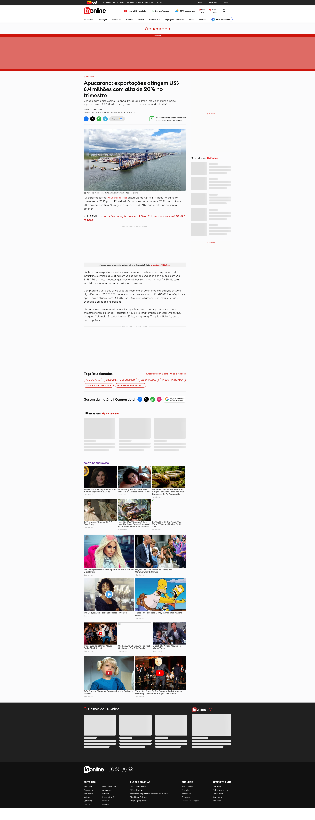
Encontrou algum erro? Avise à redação (166, 373)
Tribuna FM (218, 793)
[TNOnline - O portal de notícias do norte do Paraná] (95, 11)
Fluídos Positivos (137, 790)
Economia (106, 804)
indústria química (172, 379)
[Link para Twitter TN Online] (117, 769)
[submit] (224, 10)
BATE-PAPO (213, 3)
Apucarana (88, 19)
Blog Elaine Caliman (138, 797)
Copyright (186, 797)
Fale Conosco (187, 786)
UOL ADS (158, 3)
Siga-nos (115, 119)
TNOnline (217, 786)
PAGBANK (130, 3)
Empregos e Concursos (174, 19)
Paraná (129, 19)
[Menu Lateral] (230, 11)
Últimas (202, 19)
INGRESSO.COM (108, 3)
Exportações (148, 379)
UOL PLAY (149, 3)
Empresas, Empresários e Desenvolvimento (149, 793)
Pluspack (217, 800)
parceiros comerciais (98, 385)
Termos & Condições (190, 800)
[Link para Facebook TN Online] (111, 769)
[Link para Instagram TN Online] (124, 769)
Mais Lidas (88, 786)
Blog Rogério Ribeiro (139, 800)
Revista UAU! (154, 19)
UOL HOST (121, 3)
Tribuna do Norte (220, 790)
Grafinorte (217, 797)
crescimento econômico (120, 379)
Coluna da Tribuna (138, 786)
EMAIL (226, 3)
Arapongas (102, 19)
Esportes (87, 804)
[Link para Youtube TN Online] (130, 769)
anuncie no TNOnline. (160, 265)
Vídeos (191, 19)
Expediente (186, 793)
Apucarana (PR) (117, 197)
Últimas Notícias (109, 786)
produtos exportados (130, 385)
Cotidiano (88, 800)
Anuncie (185, 790)
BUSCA (201, 3)
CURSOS (139, 3)
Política (140, 19)
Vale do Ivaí (116, 19)
